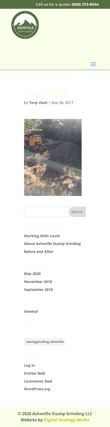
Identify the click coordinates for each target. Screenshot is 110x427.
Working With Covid (42, 235)
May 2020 (32, 273)
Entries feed (34, 373)
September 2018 (38, 289)
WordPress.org (37, 388)
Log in (29, 365)
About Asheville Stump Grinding (52, 243)
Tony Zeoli (38, 102)
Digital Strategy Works (66, 420)
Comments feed (38, 381)
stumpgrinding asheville (45, 341)
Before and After (38, 251)
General (31, 311)
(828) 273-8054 (85, 4)
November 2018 (38, 281)
